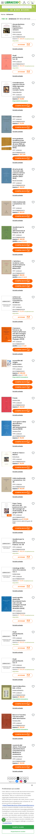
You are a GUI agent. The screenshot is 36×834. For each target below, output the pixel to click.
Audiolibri (26, 10)
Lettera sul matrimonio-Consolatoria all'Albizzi (17, 299)
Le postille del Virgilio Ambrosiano (17, 362)
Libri (11, 10)
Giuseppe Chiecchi (17, 756)
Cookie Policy (7, 823)
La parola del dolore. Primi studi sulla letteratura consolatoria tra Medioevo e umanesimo (19, 749)
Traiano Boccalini (16, 92)
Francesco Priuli (16, 431)
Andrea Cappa (16, 574)
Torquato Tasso (16, 304)
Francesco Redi (16, 720)
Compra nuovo (21, 106)
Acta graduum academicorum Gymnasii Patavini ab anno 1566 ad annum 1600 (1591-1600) (19, 143)
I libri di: (5, 19)
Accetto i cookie (18, 827)
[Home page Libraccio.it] (13, 3)
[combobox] (17, 6)
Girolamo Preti (16, 400)
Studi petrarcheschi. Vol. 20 (17, 57)
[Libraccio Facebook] (17, 782)
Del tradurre (17, 117)
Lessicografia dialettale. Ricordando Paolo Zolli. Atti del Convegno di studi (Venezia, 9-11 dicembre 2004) (19, 602)
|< (8, 778)
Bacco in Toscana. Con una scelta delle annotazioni (19, 716)
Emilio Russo (15, 457)
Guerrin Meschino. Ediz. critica (19, 687)
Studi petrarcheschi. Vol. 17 (17, 661)
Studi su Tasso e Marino (18, 454)
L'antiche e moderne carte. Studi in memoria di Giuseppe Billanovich (18, 264)
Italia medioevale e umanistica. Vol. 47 (19, 204)
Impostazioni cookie (18, 831)
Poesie (14, 398)
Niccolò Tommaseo (17, 180)
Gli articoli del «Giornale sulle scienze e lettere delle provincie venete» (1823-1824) (18, 173)
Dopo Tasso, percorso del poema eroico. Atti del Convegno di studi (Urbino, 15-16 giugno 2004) (19, 508)
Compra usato (21, 250)
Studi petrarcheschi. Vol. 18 (17, 634)
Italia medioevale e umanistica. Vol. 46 (19, 480)
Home (3, 14)
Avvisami (21, 45)
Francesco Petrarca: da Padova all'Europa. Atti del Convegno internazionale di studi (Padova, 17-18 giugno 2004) (19, 333)
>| (27, 778)
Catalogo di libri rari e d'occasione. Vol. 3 (19, 570)
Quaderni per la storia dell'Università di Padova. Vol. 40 (18, 230)
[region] (18, 808)
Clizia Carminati (16, 32)
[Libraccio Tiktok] (25, 782)
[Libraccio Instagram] (21, 782)
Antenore (19, 34)
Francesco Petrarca (17, 366)
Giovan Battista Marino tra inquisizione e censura (18, 27)
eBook (18, 10)
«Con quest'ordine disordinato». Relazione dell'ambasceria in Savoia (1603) (19, 425)
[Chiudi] (32, 785)
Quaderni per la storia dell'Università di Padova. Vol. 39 (18, 542)
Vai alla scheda (17, 49)
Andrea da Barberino (17, 690)
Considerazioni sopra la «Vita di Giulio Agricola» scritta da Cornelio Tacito (18, 86)
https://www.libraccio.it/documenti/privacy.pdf (19, 805)
